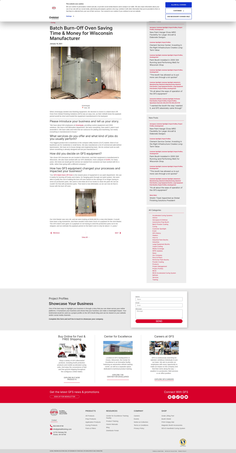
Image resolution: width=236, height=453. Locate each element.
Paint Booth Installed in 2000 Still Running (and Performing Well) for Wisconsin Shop (164, 62)
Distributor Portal (112, 431)
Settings (69, 16)
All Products (89, 416)
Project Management (159, 266)
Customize (177, 10)
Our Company (157, 255)
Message (139, 309)
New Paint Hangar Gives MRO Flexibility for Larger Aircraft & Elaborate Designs (163, 34)
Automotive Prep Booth (160, 222)
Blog (108, 427)
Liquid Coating (157, 246)
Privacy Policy (139, 428)
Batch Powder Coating (160, 224)
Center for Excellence (118, 336)
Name (138, 296)
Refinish (155, 275)
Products (155, 264)
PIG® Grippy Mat (168, 422)
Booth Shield (166, 419)
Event (154, 231)
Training (155, 280)
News (154, 253)
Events (136, 419)
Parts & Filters (157, 257)
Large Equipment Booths (161, 244)
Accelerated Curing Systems (162, 215)
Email (137, 302)
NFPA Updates (157, 251)
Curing (154, 226)
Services (155, 277)
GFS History (156, 233)
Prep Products (90, 419)
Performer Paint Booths (160, 260)
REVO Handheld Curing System (173, 428)
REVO (154, 271)
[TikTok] (178, 397)
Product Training (112, 421)
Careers (137, 416)
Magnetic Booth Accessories (172, 425)
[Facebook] (169, 397)
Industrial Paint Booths (160, 240)
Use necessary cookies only (178, 16)
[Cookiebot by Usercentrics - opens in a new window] (54, 18)
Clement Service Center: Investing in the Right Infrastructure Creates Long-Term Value (166, 47)
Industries (155, 242)
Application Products (93, 422)
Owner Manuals (112, 424)
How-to (155, 237)
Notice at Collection (141, 422)
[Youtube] (186, 397)
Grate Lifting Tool (168, 416)
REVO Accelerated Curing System (164, 273)
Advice (154, 218)
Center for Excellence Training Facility (117, 417)
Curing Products (91, 425)
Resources (111, 411)
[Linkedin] (182, 397)
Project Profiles (157, 268)
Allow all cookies (178, 5)
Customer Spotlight (159, 229)
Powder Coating (158, 262)
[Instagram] (174, 397)
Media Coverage (158, 249)
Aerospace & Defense (160, 220)
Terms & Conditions (141, 425)
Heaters (155, 235)
